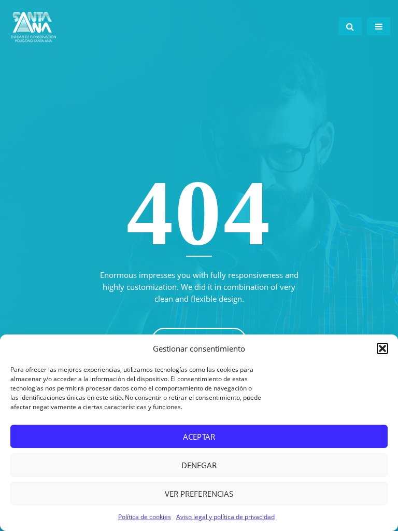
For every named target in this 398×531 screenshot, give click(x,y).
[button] (382, 348)
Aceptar (199, 436)
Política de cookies (144, 516)
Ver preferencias (199, 493)
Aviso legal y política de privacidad (225, 516)
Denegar (199, 465)
